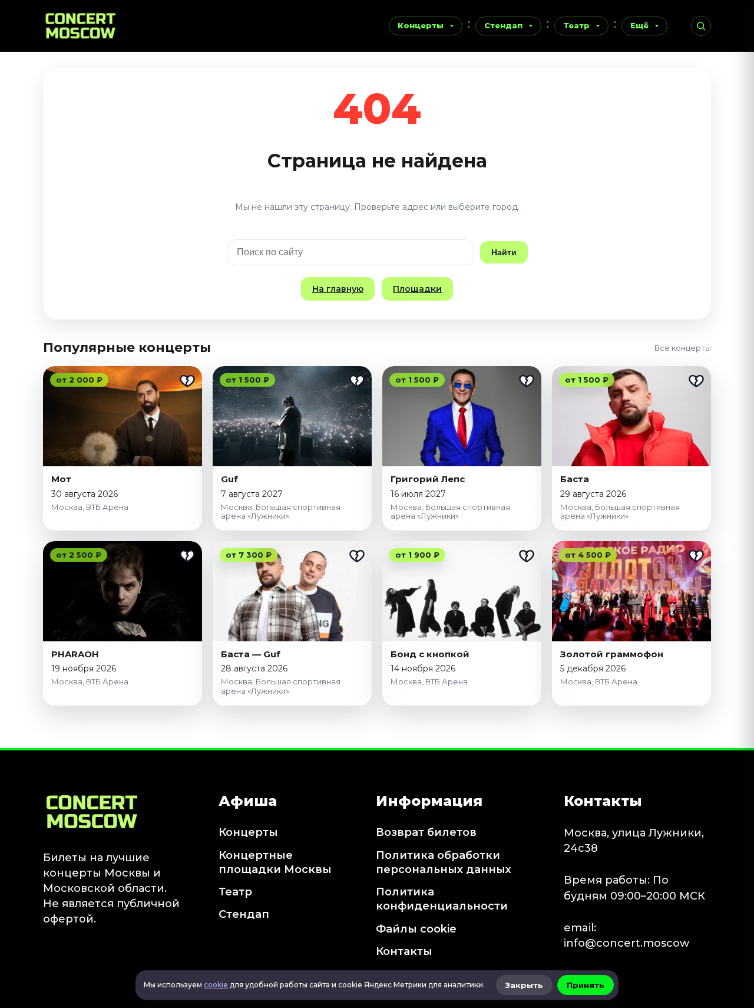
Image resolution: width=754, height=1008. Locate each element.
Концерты (421, 25)
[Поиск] (701, 26)
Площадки (417, 289)
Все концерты (682, 348)
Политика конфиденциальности (442, 899)
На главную (337, 289)
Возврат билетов (426, 832)
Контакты (404, 951)
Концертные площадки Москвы (275, 862)
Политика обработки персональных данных (443, 862)
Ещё (639, 25)
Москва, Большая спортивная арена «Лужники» (280, 511)
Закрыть (524, 985)
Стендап (503, 25)
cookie (216, 984)
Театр (576, 25)
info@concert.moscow (626, 943)
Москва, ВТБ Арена (89, 507)
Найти (504, 252)
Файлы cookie (416, 929)
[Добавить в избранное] (187, 381)
